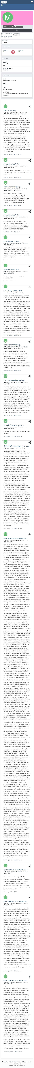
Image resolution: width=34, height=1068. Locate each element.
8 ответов (18, 177)
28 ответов (19, 436)
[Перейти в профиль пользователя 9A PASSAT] (13, 52)
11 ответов (18, 154)
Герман (20, 112)
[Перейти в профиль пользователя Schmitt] (5, 51)
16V (11, 542)
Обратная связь (27, 1062)
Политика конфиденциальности (11, 1062)
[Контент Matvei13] (17, 30)
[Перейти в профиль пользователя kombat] (21, 51)
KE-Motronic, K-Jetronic (16, 190)
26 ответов (18, 860)
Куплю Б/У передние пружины (14, 425)
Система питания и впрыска (18, 114)
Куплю (12, 167)
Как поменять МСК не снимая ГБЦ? (15, 538)
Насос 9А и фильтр (10, 110)
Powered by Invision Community (17, 1065)
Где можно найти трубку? (12, 187)
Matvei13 (6, 114)
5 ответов (18, 205)
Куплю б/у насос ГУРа (11, 164)
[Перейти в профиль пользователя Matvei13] (5, 106)
